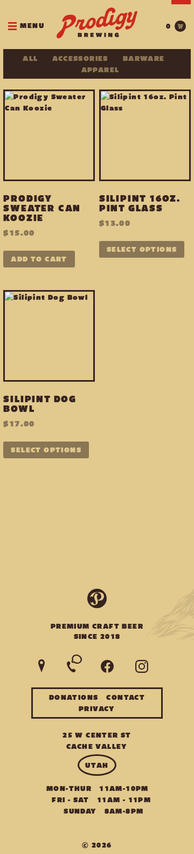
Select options (142, 249)
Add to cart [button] (39, 259)
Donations (74, 697)
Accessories (80, 58)
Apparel (100, 70)
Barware (144, 58)
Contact (125, 697)
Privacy (97, 709)
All (30, 58)
